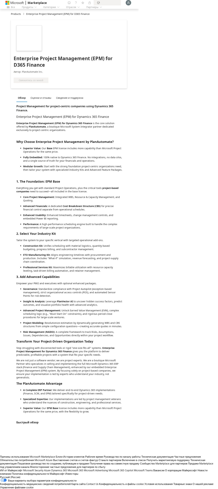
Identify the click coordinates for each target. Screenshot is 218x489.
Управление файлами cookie (17, 487)
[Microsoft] (14, 3)
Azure (47, 470)
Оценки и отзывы (40, 97)
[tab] (22, 97)
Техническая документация (157, 456)
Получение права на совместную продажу (114, 463)
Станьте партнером (110, 460)
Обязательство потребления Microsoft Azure (26, 460)
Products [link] (16, 14)
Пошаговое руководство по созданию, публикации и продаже (53, 463)
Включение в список (134, 460)
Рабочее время (94, 456)
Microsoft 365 (75, 470)
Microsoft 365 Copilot (121, 470)
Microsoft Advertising (96, 470)
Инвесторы (71, 473)
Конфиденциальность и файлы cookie (121, 484)
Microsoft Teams (143, 470)
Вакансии (158, 470)
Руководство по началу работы (122, 456)
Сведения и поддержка (69, 97)
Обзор (22, 97)
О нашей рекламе (203, 484)
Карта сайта (78, 484)
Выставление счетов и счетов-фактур (75, 460)
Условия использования (158, 484)
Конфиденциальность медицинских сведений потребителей (35, 484)
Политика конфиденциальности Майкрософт (38, 473)
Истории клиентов (73, 456)
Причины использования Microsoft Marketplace (27, 456)
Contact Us (92, 484)
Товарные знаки (182, 484)
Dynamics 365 (59, 470)
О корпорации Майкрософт (181, 470)
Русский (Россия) (10, 477)
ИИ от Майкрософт (11, 470)
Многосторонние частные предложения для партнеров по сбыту (67, 467)
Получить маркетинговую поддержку (168, 460)
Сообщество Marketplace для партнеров (163, 463)
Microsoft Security (33, 470)
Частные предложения (187, 456)
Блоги (59, 456)
